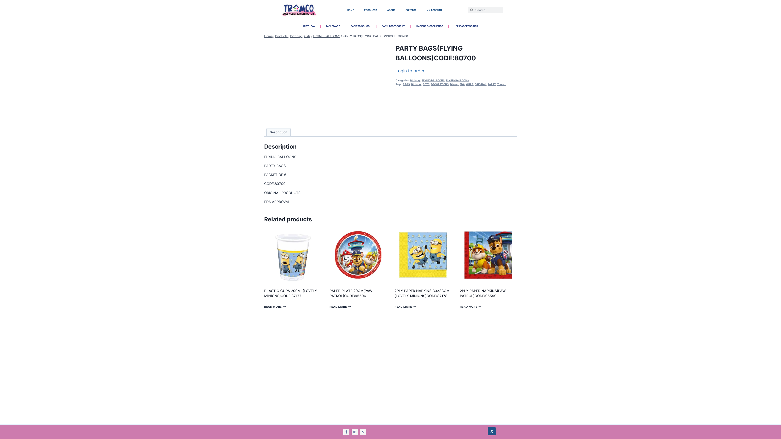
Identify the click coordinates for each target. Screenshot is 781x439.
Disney (454, 84)
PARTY (492, 84)
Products (370, 10)
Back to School (360, 26)
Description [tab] (278, 132)
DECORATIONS (440, 84)
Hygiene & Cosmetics (429, 26)
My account (434, 10)
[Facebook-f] (346, 432)
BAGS (406, 84)
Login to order (410, 70)
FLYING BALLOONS (433, 80)
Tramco (501, 84)
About (391, 10)
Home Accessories (466, 26)
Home (350, 10)
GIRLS (469, 84)
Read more (273, 306)
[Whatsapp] (363, 432)
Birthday (309, 26)
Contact (411, 10)
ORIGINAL (480, 84)
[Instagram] (355, 432)
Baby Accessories (393, 26)
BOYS (426, 84)
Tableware (333, 26)
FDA (462, 84)
